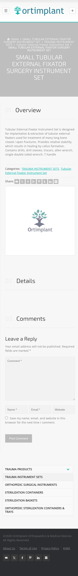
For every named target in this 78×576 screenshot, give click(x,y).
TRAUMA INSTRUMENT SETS (40, 169)
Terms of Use (28, 548)
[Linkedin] (50, 181)
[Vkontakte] (56, 181)
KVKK (66, 548)
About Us (9, 548)
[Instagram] (46, 557)
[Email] (16, 181)
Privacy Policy (50, 548)
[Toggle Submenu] (68, 469)
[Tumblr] (44, 181)
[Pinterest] (39, 181)
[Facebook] (28, 181)
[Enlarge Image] (40, 220)
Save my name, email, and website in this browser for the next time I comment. (35, 420)
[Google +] (33, 181)
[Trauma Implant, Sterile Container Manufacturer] (39, 11)
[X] (22, 181)
